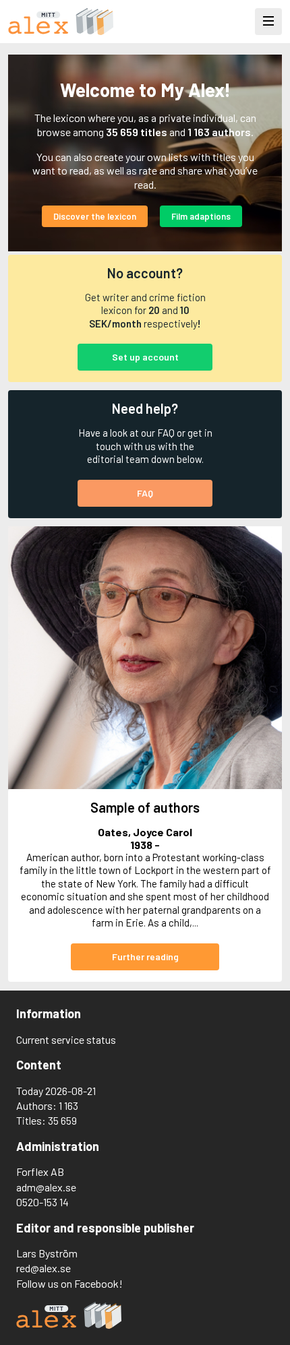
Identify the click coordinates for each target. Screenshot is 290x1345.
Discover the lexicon (94, 216)
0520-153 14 (42, 1201)
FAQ (145, 493)
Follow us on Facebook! (69, 1283)
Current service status (66, 1039)
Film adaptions (201, 216)
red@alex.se (43, 1267)
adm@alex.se (46, 1187)
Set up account (145, 357)
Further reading (145, 956)
